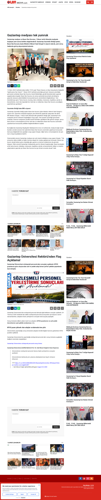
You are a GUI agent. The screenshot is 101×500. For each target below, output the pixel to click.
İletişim (20, 478)
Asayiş (61, 2)
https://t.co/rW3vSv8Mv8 (22, 363)
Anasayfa (11, 7)
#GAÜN (32, 363)
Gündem (48, 2)
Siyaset (54, 2)
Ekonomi (77, 2)
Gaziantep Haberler (37, 2)
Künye (14, 478)
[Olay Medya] (17, 2)
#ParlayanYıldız (54, 363)
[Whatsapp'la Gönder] (18, 85)
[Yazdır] (51, 85)
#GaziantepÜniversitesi (42, 363)
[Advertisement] (50, 20)
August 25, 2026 (42, 367)
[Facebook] (8, 85)
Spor (66, 2)
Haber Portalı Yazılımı (52, 496)
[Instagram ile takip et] (88, 478)
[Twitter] (12, 85)
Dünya (71, 2)
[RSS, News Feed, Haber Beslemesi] (91, 478)
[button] (55, 85)
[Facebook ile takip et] (80, 478)
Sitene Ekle (34, 478)
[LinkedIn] (15, 85)
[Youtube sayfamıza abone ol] (84, 478)
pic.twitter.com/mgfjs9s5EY (20, 365)
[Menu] (92, 2)
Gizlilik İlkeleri (27, 478)
